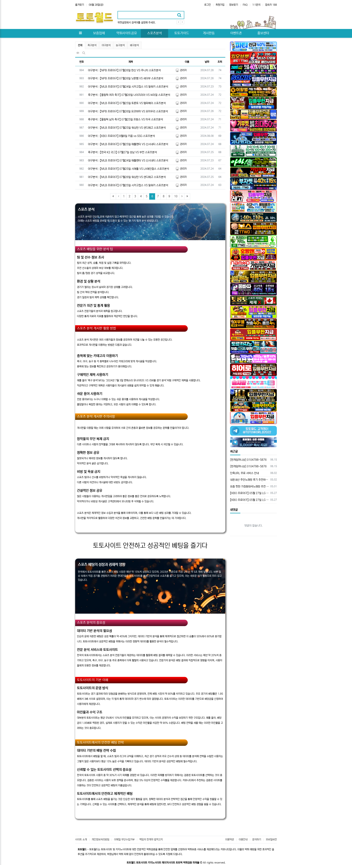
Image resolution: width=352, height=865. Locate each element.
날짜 (207, 61)
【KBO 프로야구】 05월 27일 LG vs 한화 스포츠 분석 (249, 493)
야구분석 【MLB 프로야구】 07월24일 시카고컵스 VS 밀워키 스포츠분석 (128, 86)
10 (175, 196)
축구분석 (92, 45)
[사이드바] (80, 33)
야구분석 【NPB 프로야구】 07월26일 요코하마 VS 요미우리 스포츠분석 (128, 111)
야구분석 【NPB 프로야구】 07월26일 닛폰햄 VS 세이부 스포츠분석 (125, 78)
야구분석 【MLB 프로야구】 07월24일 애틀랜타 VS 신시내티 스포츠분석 (128, 160)
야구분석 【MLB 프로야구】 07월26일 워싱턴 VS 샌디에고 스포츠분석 (127, 177)
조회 (220, 61)
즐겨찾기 (79, 4)
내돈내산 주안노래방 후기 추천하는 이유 (249, 479)
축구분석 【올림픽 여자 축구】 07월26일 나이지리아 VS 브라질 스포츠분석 (129, 94)
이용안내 (243, 839)
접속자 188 (271, 4)
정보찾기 (233, 4)
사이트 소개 (81, 839)
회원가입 (220, 4)
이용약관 (229, 839)
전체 (80, 45)
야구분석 (106, 45)
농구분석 (120, 45)
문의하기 (256, 839)
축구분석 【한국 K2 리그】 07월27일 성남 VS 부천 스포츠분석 (122, 152)
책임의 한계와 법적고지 (151, 839)
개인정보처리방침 (100, 839)
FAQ (245, 4)
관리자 (183, 70)
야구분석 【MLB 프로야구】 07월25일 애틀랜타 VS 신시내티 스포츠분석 (128, 144)
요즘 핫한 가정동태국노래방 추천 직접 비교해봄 (249, 486)
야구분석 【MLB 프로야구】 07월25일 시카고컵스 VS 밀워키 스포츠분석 (128, 185)
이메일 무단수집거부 (124, 839)
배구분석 (134, 45)
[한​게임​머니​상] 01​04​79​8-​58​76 (248, 459)
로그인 (207, 4)
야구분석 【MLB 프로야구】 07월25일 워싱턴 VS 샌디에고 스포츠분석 (127, 127)
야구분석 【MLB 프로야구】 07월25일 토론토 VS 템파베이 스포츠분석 (127, 103)
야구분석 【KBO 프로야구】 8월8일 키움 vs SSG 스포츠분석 (121, 136)
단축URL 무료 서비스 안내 (244, 473)
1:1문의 (256, 4)
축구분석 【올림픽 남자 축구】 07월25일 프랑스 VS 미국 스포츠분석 (125, 119)
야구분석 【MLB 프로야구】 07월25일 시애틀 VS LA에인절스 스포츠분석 (128, 168)
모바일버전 (271, 839)
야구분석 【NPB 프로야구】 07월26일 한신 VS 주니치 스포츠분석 (124, 70)
